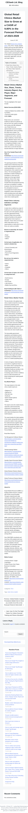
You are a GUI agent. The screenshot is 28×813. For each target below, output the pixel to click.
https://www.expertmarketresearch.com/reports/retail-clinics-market (14, 292)
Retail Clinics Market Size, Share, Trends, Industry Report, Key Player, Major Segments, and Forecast (14, 68)
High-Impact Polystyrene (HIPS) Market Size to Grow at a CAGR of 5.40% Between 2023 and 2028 (14, 688)
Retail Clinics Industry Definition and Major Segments (14, 74)
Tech (12, 588)
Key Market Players (15, 80)
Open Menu (15, 5)
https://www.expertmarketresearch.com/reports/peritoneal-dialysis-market (13, 481)
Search (6, 631)
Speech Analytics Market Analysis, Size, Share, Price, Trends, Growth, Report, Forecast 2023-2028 (14, 769)
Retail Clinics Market (13, 592)
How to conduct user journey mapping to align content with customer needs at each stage (13, 747)
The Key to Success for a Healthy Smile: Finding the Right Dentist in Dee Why (14, 681)
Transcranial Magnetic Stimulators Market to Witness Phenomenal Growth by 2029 (14, 654)
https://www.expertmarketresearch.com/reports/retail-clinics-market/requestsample (14, 157)
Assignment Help (9, 781)
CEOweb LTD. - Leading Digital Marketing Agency (17, 806)
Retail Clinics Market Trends (14, 78)
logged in (12, 624)
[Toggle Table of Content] (20, 63)
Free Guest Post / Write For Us (12, 642)
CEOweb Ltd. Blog (14, 2)
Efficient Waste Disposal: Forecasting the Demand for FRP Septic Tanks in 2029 (14, 755)
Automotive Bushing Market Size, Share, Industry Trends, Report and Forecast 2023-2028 (14, 696)
